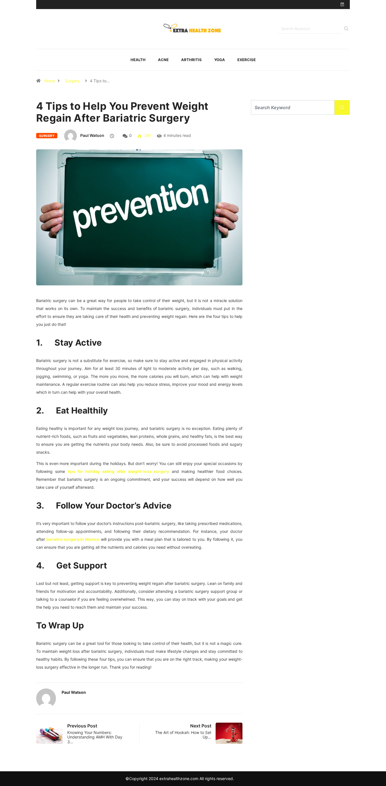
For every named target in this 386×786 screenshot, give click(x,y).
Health (138, 59)
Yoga (219, 59)
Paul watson (92, 135)
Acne (163, 59)
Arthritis (191, 59)
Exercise (246, 59)
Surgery (72, 80)
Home (49, 80)
